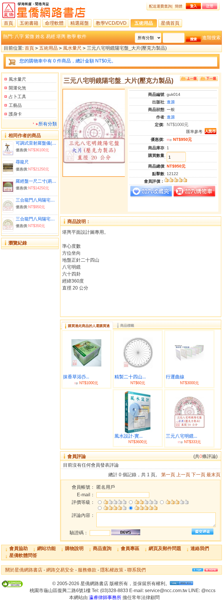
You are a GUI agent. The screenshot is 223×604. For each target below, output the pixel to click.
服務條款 (87, 569)
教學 (71, 36)
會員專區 (130, 548)
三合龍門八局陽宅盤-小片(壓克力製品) (36, 218)
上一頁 (183, 474)
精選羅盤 (79, 23)
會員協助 (18, 548)
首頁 (8, 23)
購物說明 (74, 548)
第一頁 (168, 474)
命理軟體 (54, 23)
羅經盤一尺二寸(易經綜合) (36, 181)
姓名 (40, 36)
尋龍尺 (22, 161)
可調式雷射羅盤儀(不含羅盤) (36, 143)
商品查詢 (102, 548)
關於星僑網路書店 (23, 569)
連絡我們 (199, 548)
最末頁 (213, 474)
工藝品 (15, 105)
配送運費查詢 (160, 6)
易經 (50, 36)
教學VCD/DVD (111, 23)
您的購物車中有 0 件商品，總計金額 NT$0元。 (67, 60)
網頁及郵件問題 (165, 548)
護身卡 (15, 114)
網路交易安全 (60, 569)
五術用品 (143, 23)
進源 (171, 102)
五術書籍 (29, 23)
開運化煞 (17, 87)
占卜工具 (17, 96)
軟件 (82, 36)
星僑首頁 (170, 23)
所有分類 (47, 123)
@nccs (208, 590)
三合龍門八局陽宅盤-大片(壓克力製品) (36, 199)
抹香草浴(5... (76, 376)
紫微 (29, 36)
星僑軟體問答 (23, 555)
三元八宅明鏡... (181, 436)
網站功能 (46, 548)
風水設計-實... (128, 436)
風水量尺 (72, 48)
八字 (19, 36)
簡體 (178, 6)
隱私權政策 (111, 569)
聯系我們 (136, 569)
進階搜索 (211, 37)
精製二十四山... (130, 376)
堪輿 (61, 36)
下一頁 (198, 474)
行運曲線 (175, 376)
